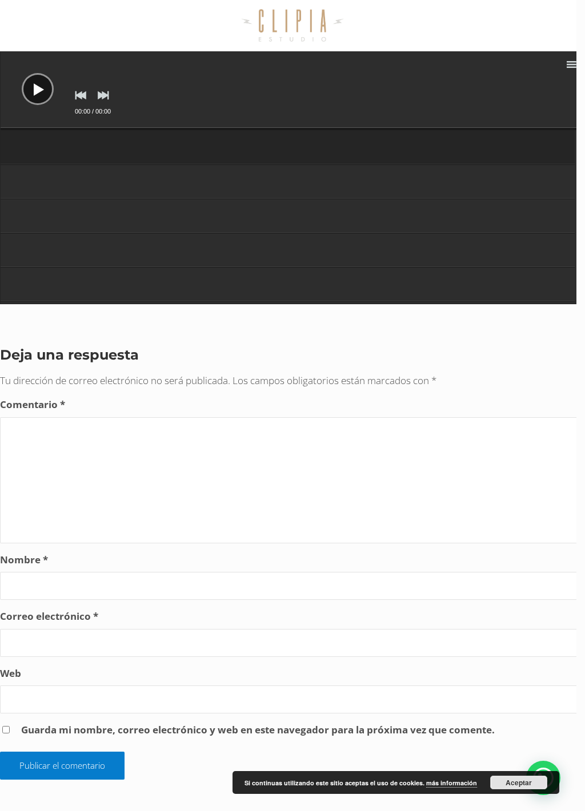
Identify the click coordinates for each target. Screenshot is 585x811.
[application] (292, 90)
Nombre (24, 559)
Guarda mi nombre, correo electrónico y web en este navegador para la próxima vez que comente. (258, 729)
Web (10, 673)
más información (451, 782)
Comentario (32, 404)
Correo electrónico (49, 616)
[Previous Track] (77, 103)
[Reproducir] (29, 80)
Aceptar (519, 782)
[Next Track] (100, 103)
